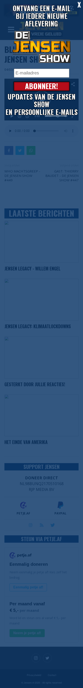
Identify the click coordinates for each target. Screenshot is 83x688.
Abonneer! (41, 86)
